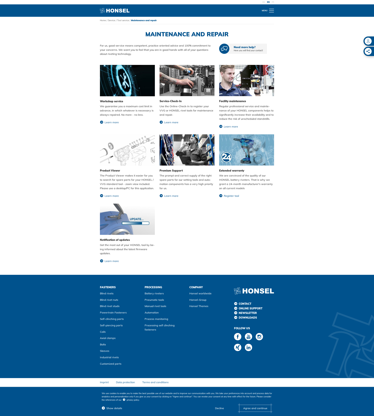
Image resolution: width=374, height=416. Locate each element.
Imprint (104, 382)
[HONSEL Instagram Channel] (259, 336)
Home (103, 20)
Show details (114, 408)
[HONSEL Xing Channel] (237, 347)
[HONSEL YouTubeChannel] (248, 336)
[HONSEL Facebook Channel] (237, 336)
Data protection (125, 382)
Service (111, 20)
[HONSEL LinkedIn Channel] (248, 347)
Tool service (123, 20)
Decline (219, 408)
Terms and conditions (155, 382)
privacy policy (133, 400)
